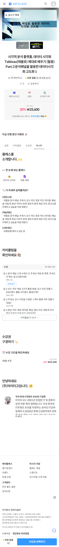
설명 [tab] (6, 145)
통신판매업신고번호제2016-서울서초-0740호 (20, 520)
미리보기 (11, 284)
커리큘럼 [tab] (17, 145)
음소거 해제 (13, 15)
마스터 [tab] (39, 145)
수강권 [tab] (29, 145)
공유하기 (34, 83)
